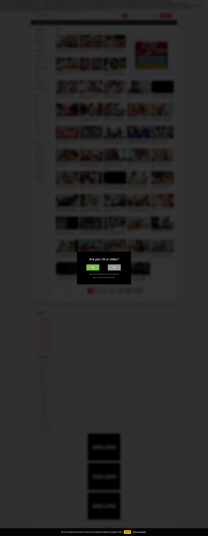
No (114, 267)
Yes (92, 267)
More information (139, 532)
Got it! (127, 532)
